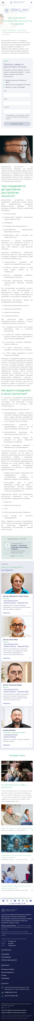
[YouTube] (31, 901)
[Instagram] (27, 901)
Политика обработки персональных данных (14, 1010)
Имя (4, 91)
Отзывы (3, 975)
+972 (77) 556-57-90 (11, 996)
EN (5, 1007)
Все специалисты (7, 570)
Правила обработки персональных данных (13, 1012)
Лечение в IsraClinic (7, 969)
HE (8, 1007)
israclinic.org (11, 945)
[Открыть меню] (3, 2)
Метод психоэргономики (8, 925)
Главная (4, 30)
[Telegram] (3, 901)
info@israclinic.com (10, 992)
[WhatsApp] (11, 901)
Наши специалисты (7, 972)
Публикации (12, 30)
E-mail (5, 99)
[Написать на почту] (15, 901)
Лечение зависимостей (9, 960)
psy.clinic (10, 943)
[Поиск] (31, 2)
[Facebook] (23, 901)
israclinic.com (12, 941)
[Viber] (7, 901)
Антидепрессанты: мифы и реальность (14, 786)
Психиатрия (22, 30)
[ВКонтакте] (19, 901)
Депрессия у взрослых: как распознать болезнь (16, 828)
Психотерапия (6, 957)
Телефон (6, 107)
